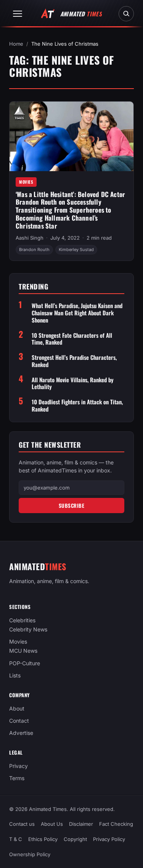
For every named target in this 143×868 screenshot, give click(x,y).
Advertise (21, 733)
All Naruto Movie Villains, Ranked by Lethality (73, 383)
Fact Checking (116, 824)
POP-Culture (24, 663)
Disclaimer (81, 824)
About (16, 708)
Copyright (75, 839)
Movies (26, 182)
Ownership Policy (29, 854)
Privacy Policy (109, 839)
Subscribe (72, 505)
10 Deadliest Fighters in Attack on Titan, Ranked (77, 405)
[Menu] (17, 13)
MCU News (23, 651)
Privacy (18, 766)
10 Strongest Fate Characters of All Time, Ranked (72, 339)
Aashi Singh (29, 238)
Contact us (22, 824)
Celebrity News (28, 629)
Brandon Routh (34, 249)
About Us (52, 824)
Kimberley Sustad (76, 249)
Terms (16, 778)
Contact (19, 720)
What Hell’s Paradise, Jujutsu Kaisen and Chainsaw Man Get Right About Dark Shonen (77, 312)
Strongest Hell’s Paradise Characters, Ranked (74, 361)
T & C (15, 839)
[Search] (126, 13)
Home (16, 44)
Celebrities (22, 620)
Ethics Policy (43, 839)
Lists (15, 675)
